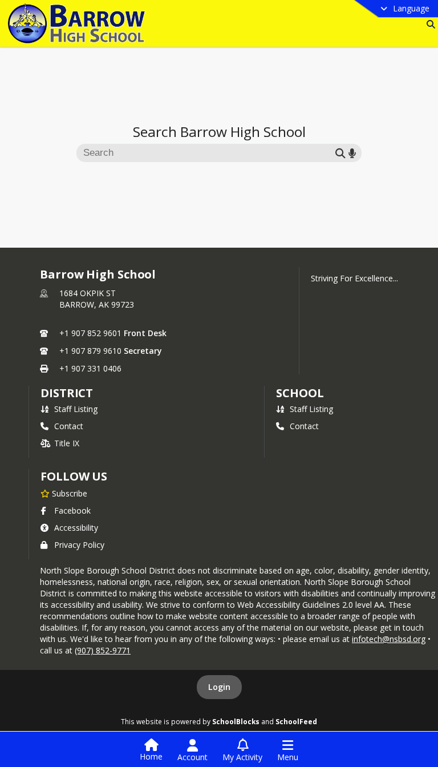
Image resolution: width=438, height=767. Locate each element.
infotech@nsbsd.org (388, 638)
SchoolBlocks (235, 721)
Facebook (72, 510)
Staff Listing (76, 408)
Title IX (66, 443)
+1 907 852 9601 (90, 333)
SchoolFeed (296, 721)
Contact (68, 426)
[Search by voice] (352, 152)
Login (219, 686)
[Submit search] (340, 152)
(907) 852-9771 (103, 650)
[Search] (428, 24)
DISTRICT (66, 393)
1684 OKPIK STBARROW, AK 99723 (96, 299)
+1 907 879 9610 (90, 350)
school (299, 393)
